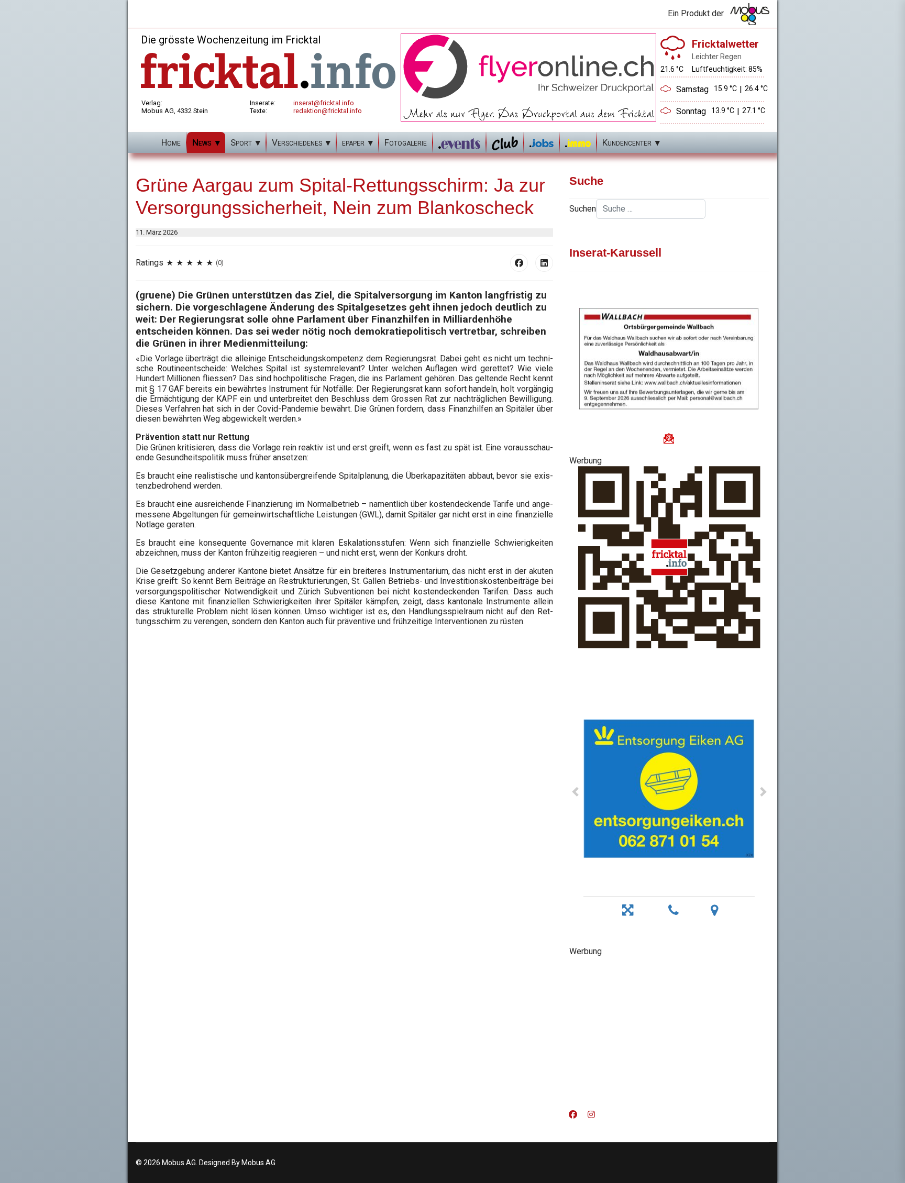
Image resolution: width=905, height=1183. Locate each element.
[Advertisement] (669, 1029)
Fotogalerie (405, 142)
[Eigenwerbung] (528, 77)
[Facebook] (519, 263)
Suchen (582, 209)
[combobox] (650, 209)
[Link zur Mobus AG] (749, 14)
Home (171, 142)
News (202, 142)
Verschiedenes (297, 142)
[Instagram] (591, 1115)
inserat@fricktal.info (323, 103)
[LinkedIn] (544, 263)
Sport (241, 142)
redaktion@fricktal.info (327, 111)
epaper (353, 142)
